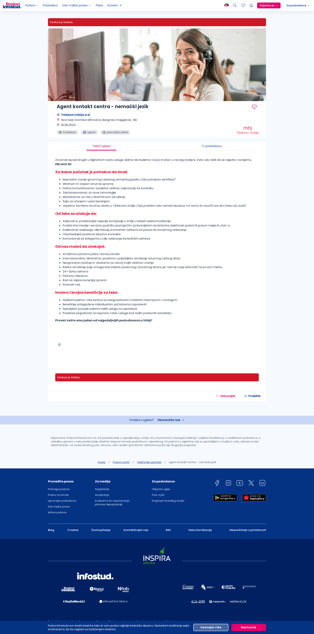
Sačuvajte (227, 396)
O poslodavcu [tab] (212, 146)
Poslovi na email (58, 495)
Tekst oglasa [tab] (101, 146)
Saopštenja (102, 489)
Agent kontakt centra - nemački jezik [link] (192, 462)
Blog (51, 530)
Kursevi (112, 5)
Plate (99, 5)
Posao (102, 462)
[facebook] (217, 483)
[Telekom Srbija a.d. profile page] (248, 125)
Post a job (158, 495)
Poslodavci (50, 5)
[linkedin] (262, 483)
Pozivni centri (121, 462)
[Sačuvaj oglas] (254, 107)
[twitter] (251, 483)
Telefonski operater (149, 462)
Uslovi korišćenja (200, 530)
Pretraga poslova (58, 489)
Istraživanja (102, 495)
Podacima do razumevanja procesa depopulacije (112, 502)
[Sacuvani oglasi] (243, 5)
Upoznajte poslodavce (62, 501)
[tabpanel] (157, 258)
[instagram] (228, 483)
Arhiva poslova (57, 512)
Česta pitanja (100, 530)
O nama (72, 530)
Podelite (254, 396)
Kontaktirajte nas (136, 530)
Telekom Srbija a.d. (75, 115)
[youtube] (239, 483)
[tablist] (157, 146)
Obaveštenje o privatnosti (247, 530)
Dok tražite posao (59, 506)
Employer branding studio (168, 501)
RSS (168, 530)
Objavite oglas (161, 489)
